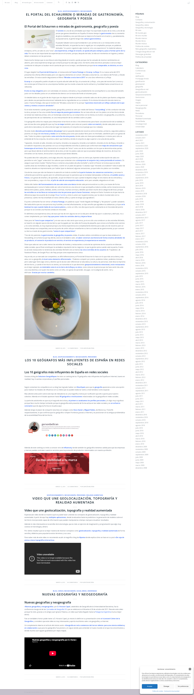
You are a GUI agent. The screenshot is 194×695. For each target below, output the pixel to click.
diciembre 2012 (141, 351)
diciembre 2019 (141, 170)
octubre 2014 (140, 295)
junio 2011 (139, 399)
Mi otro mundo (141, 35)
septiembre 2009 (141, 454)
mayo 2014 (139, 308)
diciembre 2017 (141, 212)
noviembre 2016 (141, 242)
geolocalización (141, 92)
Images (138, 100)
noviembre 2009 (141, 449)
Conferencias (140, 71)
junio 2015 (139, 279)
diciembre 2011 (141, 383)
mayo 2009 (139, 462)
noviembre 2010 (141, 417)
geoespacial (139, 84)
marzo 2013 (139, 343)
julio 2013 (139, 332)
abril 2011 (139, 404)
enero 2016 (139, 265)
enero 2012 (139, 380)
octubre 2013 (140, 324)
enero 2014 (139, 316)
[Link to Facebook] (66, 2)
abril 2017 (139, 231)
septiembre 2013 (141, 327)
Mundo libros (140, 41)
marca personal (141, 105)
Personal (138, 116)
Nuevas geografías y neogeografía (75, 594)
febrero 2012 (140, 377)
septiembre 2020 (141, 148)
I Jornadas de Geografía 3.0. (56, 609)
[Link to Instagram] (72, 2)
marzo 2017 (139, 233)
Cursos (60, 591)
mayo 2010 (139, 433)
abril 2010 (139, 436)
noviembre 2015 (141, 268)
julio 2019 (139, 180)
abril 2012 (139, 372)
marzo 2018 (139, 210)
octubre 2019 (140, 175)
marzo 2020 (139, 162)
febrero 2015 (140, 287)
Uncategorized (141, 124)
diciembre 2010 (141, 415)
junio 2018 (139, 201)
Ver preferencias (183, 686)
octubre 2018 (140, 196)
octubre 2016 (140, 244)
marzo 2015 (139, 284)
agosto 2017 (140, 220)
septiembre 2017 (141, 218)
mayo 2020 (139, 156)
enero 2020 (139, 167)
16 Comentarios (72, 677)
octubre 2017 (140, 215)
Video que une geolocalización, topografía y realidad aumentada (74, 500)
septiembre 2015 (141, 273)
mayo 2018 (139, 204)
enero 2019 (139, 191)
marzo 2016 (139, 260)
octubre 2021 (140, 138)
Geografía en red (141, 89)
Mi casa (138, 30)
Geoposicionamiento (71, 11)
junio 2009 (139, 460)
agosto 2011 (140, 393)
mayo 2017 (139, 228)
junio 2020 (139, 154)
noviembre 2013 (141, 321)
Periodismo (92, 357)
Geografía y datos (142, 25)
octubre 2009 (140, 452)
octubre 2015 (140, 271)
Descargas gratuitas (143, 54)
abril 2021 (139, 140)
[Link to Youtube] (75, 2)
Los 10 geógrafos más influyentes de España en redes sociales (75, 362)
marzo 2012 (139, 375)
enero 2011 (139, 412)
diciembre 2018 (141, 194)
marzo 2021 (139, 143)
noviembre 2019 (141, 172)
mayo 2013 (139, 337)
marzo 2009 (139, 465)
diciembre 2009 (141, 447)
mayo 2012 (139, 369)
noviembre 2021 (141, 135)
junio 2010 (139, 430)
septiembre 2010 (141, 423)
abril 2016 (139, 257)
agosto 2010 (140, 425)
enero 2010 (139, 444)
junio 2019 (139, 183)
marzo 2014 (139, 311)
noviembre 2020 (141, 146)
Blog (60, 11)
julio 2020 (139, 151)
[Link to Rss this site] (78, 2)
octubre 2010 (140, 420)
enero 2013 (139, 348)
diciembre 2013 (141, 319)
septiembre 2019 (141, 178)
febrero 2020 (140, 164)
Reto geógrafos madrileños (145, 49)
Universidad (92, 591)
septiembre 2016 (141, 247)
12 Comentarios (72, 348)
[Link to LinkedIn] (69, 2)
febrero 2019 (140, 188)
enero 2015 (139, 289)
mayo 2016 (139, 255)
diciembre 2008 (141, 468)
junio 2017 (139, 225)
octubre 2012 (140, 356)
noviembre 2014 (141, 292)
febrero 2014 (140, 313)
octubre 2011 (140, 388)
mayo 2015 (139, 281)
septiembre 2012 (141, 359)
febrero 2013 (140, 345)
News (137, 111)
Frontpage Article (142, 79)
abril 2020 (139, 159)
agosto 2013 (140, 329)
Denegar (166, 686)
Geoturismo (139, 97)
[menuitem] (7, 2)
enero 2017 (139, 239)
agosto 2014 (140, 300)
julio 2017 (139, 223)
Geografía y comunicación (145, 22)
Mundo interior (141, 38)
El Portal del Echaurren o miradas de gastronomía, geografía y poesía (75, 16)
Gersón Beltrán (88, 348)
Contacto (138, 20)
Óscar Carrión (60, 195)
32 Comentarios (72, 486)
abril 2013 (139, 340)
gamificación (140, 81)
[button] (190, 669)
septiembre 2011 (141, 391)
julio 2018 (139, 199)
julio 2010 (139, 428)
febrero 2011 (140, 409)
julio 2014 (139, 303)
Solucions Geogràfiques (47, 376)
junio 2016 (139, 252)
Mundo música (141, 43)
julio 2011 (139, 396)
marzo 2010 (139, 439)
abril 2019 (139, 186)
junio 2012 (139, 367)
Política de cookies (157, 691)
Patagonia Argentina (103, 612)
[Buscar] (58, 2)
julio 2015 (139, 276)
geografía (139, 87)
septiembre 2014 (141, 297)
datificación (139, 76)
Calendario (139, 68)
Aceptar (149, 686)
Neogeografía (86, 11)
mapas (138, 103)
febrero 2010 (140, 441)
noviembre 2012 (141, 353)
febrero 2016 (140, 263)
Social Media (81, 591)
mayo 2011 (139, 401)
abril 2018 (139, 207)
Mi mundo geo (141, 33)
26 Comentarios (72, 582)
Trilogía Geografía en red (145, 52)
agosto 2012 (140, 361)
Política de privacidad (143, 57)
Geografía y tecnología (144, 28)
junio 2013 (139, 335)
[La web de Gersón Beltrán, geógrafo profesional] (188, 2)
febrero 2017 (140, 236)
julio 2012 (139, 364)
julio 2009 (139, 457)
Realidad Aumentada (94, 495)
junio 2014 (139, 305)
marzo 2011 (139, 407)
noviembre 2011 (141, 385)
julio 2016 (139, 249)
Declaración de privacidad (171, 691)
